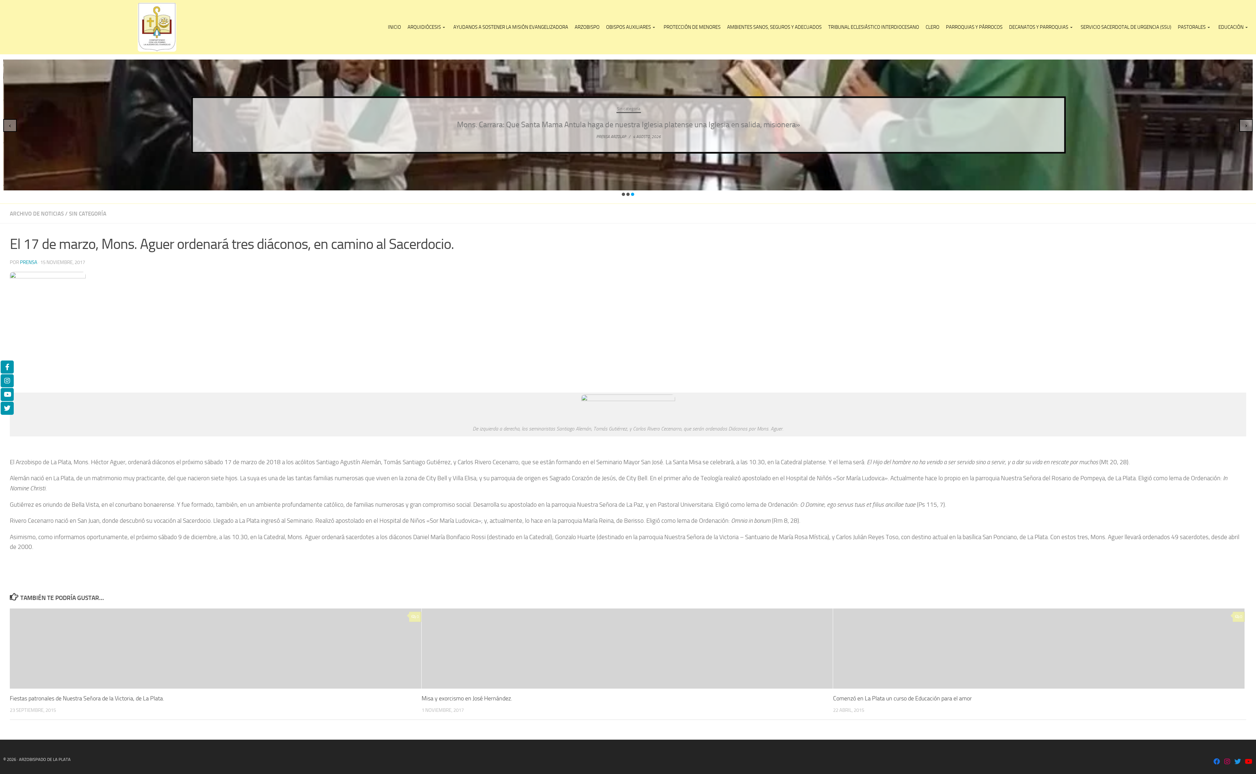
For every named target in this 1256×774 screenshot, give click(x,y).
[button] (623, 194)
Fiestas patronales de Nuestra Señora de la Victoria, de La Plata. (87, 698)
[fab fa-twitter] (1237, 762)
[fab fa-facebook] (1216, 762)
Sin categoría (628, 108)
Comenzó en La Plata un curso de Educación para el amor (902, 698)
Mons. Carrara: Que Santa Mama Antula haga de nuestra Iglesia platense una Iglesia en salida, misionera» (628, 124)
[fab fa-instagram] (1227, 762)
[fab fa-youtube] (1248, 762)
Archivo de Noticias (37, 213)
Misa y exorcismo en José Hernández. (467, 698)
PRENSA (28, 262)
